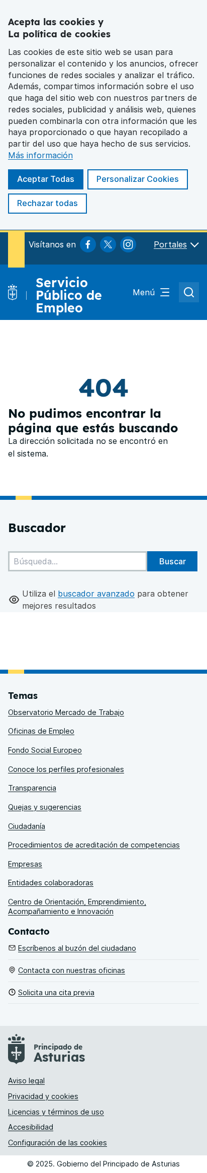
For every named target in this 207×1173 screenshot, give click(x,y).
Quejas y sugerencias (44, 807)
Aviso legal (26, 1080)
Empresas (25, 864)
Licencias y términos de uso (56, 1111)
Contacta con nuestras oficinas (71, 970)
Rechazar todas (47, 203)
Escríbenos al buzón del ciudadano (77, 948)
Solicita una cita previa (56, 992)
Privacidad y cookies (43, 1096)
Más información (40, 155)
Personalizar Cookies (137, 179)
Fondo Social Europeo (45, 750)
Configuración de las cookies (57, 1142)
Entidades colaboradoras (50, 882)
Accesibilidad (30, 1127)
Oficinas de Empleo (41, 731)
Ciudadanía (26, 826)
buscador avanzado (96, 594)
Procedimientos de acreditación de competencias (94, 844)
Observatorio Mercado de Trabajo (66, 712)
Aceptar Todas (45, 179)
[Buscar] (172, 561)
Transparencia (32, 788)
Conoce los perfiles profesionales (66, 769)
